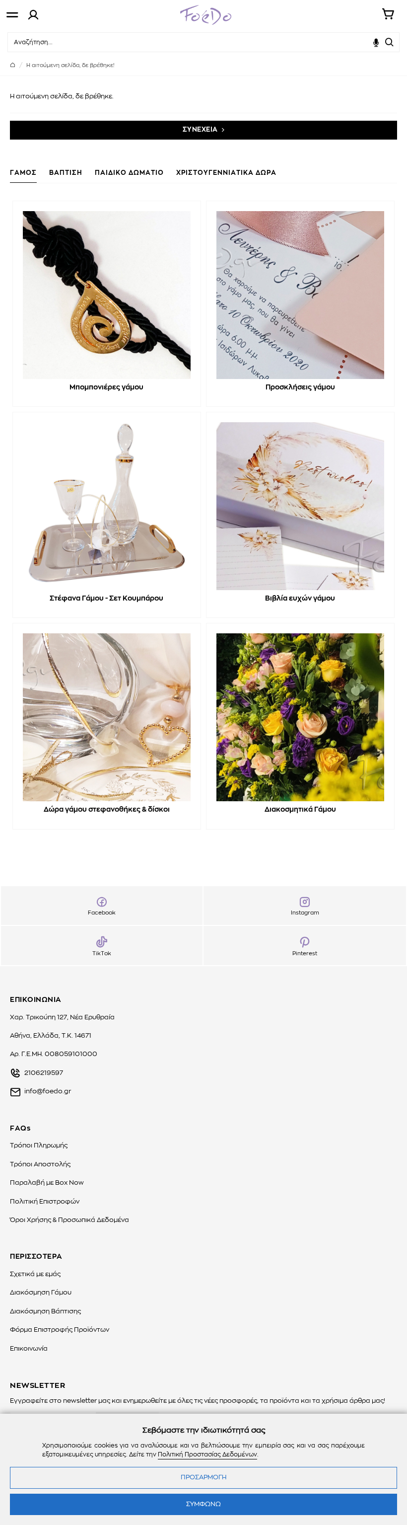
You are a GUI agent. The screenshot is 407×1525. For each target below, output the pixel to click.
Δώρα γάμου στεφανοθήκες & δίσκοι (107, 809)
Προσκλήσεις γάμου (300, 387)
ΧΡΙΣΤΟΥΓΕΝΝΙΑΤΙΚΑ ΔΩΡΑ (226, 173)
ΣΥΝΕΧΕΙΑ (200, 130)
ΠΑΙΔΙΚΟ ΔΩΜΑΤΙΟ (129, 173)
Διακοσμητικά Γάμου (300, 809)
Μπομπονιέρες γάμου (106, 387)
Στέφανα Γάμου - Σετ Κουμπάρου (106, 598)
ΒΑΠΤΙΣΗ (65, 173)
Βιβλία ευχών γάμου (300, 598)
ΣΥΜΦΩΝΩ (203, 1504)
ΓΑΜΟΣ (23, 173)
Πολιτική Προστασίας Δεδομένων (207, 1454)
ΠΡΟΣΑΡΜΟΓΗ (203, 1477)
